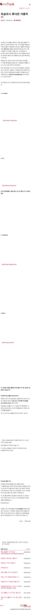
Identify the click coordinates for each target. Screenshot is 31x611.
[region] (15, 31)
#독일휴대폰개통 (12, 542)
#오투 (20, 542)
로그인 (28, 8)
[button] (29, 4)
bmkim (3, 20)
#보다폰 (7, 544)
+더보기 (28, 549)
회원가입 (22, 8)
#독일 (4, 542)
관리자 (2, 605)
